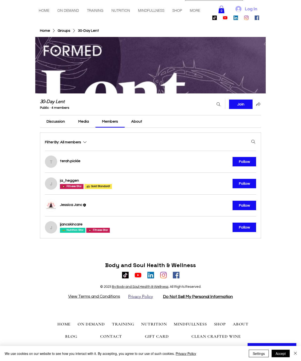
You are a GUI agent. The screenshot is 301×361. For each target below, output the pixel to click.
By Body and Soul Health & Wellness (140, 287)
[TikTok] (214, 18)
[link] (56, 121)
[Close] (295, 353)
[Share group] (258, 104)
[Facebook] (257, 18)
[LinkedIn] (236, 18)
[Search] (218, 104)
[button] (68, 10)
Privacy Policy (186, 353)
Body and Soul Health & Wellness (150, 265)
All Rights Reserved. (185, 287)
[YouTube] (225, 18)
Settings (259, 353)
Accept (281, 353)
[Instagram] (246, 18)
